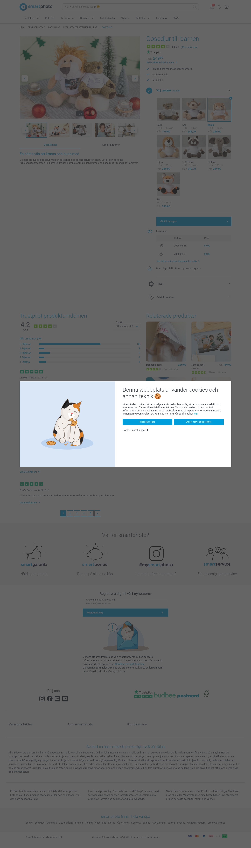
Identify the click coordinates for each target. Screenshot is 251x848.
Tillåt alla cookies (147, 422)
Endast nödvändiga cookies (198, 422)
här (195, 413)
